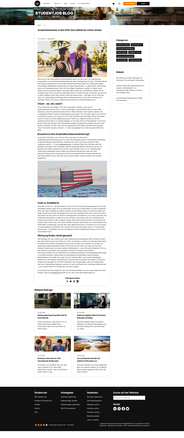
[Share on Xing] (74, 281)
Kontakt (72, 3)
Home (39, 25)
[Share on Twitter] (70, 281)
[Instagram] (119, 408)
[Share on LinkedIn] (77, 281)
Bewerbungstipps (93, 416)
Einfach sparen (121, 52)
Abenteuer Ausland (123, 45)
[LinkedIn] (115, 408)
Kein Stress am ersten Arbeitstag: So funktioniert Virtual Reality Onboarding (130, 79)
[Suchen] (119, 3)
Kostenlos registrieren (68, 397)
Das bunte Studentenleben (125, 48)
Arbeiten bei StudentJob (43, 401)
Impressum (146, 425)
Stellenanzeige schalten (69, 401)
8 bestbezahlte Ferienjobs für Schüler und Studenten (129, 99)
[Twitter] (128, 408)
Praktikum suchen (93, 412)
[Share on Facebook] (67, 281)
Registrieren (129, 3)
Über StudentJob (40, 397)
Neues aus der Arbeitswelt (125, 56)
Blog (65, 3)
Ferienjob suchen (93, 408)
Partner (37, 408)
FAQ (35, 412)
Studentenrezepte (135, 60)
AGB (125, 425)
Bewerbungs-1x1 (137, 45)
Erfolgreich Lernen (134, 52)
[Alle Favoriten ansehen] (114, 3)
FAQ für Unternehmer (68, 408)
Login (143, 3)
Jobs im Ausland (93, 420)
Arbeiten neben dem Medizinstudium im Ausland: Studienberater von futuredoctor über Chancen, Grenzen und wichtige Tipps (130, 89)
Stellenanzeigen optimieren (70, 404)
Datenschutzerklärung (134, 425)
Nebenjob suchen (93, 404)
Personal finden (122, 60)
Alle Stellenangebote (94, 401)
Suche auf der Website (126, 392)
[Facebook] (124, 408)
